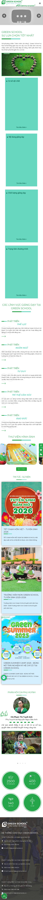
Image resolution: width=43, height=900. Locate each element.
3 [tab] (23, 763)
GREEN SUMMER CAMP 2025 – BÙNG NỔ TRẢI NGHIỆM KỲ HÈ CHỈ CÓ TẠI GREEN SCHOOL (21, 665)
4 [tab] (25, 763)
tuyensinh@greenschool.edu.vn (17, 871)
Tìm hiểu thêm (21, 183)
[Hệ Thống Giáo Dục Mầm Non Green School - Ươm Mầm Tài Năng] (12, 2)
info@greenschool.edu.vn (15, 848)
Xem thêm (21, 469)
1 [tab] (18, 763)
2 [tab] (20, 763)
